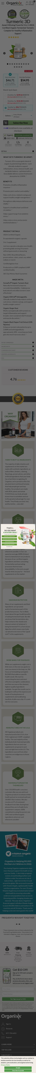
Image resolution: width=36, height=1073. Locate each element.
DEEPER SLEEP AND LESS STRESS (9, 544)
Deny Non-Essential (18, 1070)
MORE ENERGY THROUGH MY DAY (9, 536)
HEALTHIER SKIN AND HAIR (9, 541)
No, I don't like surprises (9, 546)
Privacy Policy (5, 1065)
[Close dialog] (34, 524)
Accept (18, 1067)
